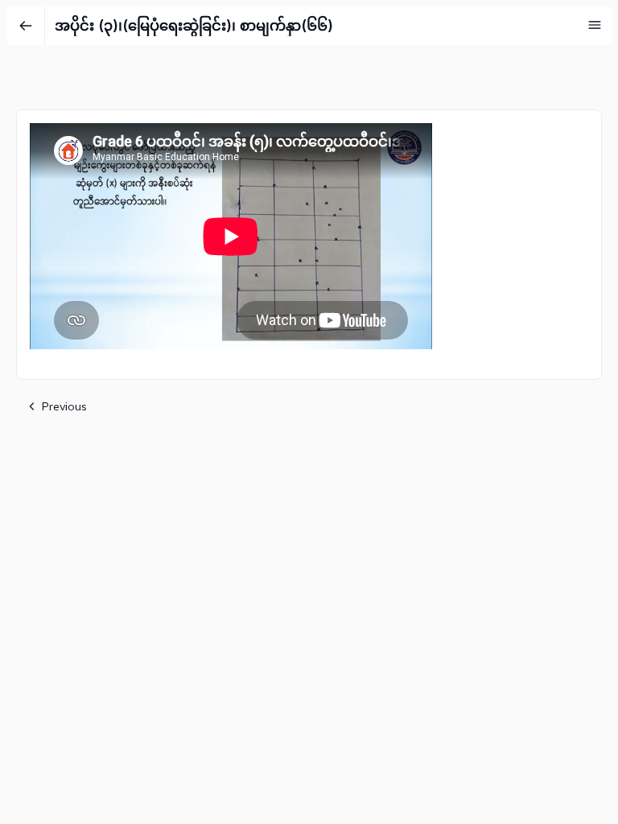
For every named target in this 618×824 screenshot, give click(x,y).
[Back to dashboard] (25, 25)
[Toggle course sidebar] (594, 25)
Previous (64, 406)
